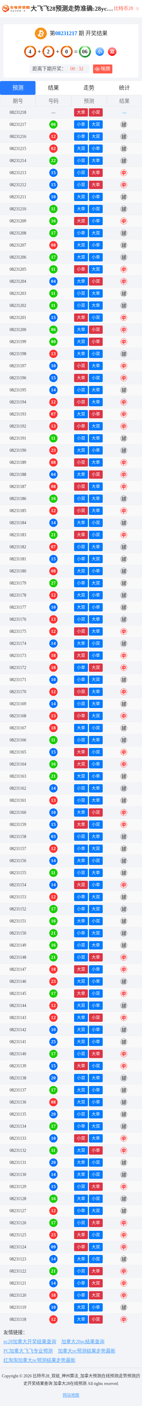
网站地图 (71, 1395)
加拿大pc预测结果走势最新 (86, 1351)
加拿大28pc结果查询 (82, 1341)
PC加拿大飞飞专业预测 (28, 1351)
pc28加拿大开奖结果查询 (29, 1341)
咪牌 (105, 68)
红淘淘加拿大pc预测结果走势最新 (39, 1360)
